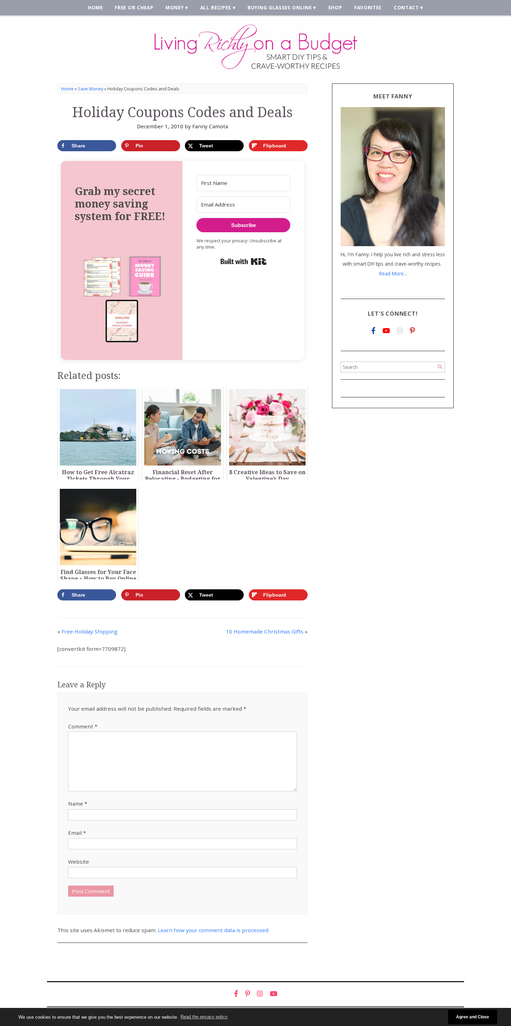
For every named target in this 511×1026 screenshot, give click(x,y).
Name (77, 803)
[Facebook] (373, 331)
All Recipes (216, 7)
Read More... (393, 273)
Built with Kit (243, 261)
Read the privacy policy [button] (204, 1016)
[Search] (440, 367)
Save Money (90, 89)
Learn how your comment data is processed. (213, 930)
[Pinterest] (412, 331)
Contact (406, 7)
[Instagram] (400, 331)
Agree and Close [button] (472, 1017)
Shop (335, 7)
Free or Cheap (134, 7)
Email (77, 832)
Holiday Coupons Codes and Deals (182, 112)
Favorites (368, 7)
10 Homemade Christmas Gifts (264, 631)
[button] (122, 298)
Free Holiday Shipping (89, 631)
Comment (82, 726)
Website (78, 861)
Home (95, 7)
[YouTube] (386, 331)
